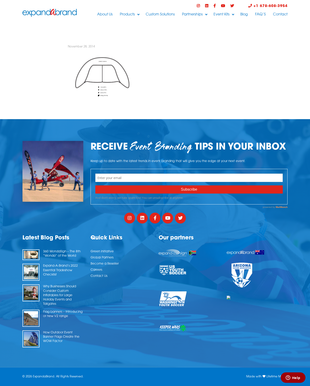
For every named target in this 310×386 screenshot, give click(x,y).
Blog (244, 14)
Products (127, 14)
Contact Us (99, 276)
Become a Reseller (105, 263)
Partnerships (192, 14)
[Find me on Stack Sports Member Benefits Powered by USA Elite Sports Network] (257, 297)
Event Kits (221, 14)
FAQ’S (260, 14)
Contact (280, 14)
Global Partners (102, 257)
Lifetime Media (277, 376)
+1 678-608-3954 (270, 6)
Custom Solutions (160, 14)
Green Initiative (102, 251)
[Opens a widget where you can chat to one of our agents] (292, 378)
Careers (96, 269)
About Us (105, 14)
